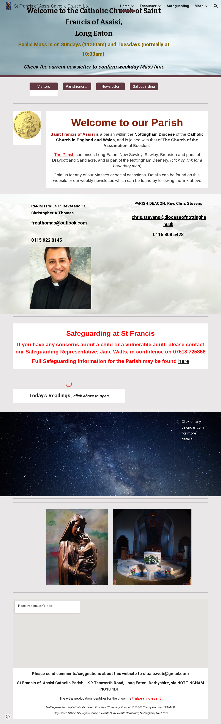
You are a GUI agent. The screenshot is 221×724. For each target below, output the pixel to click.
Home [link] (125, 6)
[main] (94, 38)
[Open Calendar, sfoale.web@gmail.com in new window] (166, 422)
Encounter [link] (148, 6)
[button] (216, 6)
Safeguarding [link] (178, 6)
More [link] (199, 6)
